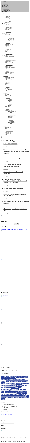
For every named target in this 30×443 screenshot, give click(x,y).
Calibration (8, 43)
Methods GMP (8, 132)
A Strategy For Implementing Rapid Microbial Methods (14, 195)
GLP (7, 51)
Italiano (10, 99)
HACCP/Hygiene (9, 27)
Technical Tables (19, 396)
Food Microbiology (9, 65)
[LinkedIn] (19, 229)
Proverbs (10, 89)
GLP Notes (8, 41)
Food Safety (8, 24)
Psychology (8, 87)
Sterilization (8, 68)
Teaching (7, 94)
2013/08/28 (5, 176)
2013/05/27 (5, 206)
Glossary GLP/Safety (9, 44)
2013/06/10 (5, 198)
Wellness (7, 88)
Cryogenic (8, 83)
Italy (10, 21)
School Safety (8, 46)
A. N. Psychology (12, 123)
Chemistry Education (9, 52)
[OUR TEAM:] (4, 295)
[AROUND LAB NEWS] (6, 414)
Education (5, 93)
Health (7, 90)
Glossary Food (8, 32)
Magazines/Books (9, 387)
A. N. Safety (11, 117)
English (10, 100)
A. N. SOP (11, 120)
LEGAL (5, 409)
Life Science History (9, 79)
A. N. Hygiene (11, 121)
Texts (10, 19)
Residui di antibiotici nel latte (12, 159)
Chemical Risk (11, 39)
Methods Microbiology (10, 134)
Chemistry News (9, 49)
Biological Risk (11, 40)
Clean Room (8, 66)
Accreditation (8, 35)
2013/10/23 (5, 169)
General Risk (11, 38)
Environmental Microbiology (11, 62)
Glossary (7, 109)
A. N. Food (11, 118)
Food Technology (9, 28)
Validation (8, 34)
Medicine (8, 82)
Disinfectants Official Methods (13, 188)
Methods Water (8, 127)
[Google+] (13, 229)
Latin (10, 101)
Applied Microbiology (10, 63)
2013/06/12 (5, 191)
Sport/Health (5, 85)
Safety (7, 50)
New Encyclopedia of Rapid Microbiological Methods (12, 165)
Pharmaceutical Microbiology (11, 60)
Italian (10, 105)
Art (6, 96)
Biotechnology (8, 61)
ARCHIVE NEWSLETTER (10, 406)
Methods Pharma (9, 129)
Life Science (5, 76)
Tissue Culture (8, 84)
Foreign (10, 18)
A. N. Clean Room (12, 115)
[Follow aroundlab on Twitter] (9, 229)
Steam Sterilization (9, 73)
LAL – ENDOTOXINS (10, 144)
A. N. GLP (11, 116)
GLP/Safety (5, 33)
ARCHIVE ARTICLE (8, 404)
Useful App (8, 107)
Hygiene (7, 71)
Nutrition (7, 29)
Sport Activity (21, 394)
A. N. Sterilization (12, 122)
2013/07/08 (5, 185)
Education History (9, 95)
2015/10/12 (5, 146)
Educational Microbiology (10, 67)
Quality (7, 45)
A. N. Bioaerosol (12, 112)
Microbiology (5, 55)
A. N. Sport (18, 377)
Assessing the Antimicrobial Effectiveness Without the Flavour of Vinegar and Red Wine (15, 180)
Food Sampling (9, 30)
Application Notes (9, 110)
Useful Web (8, 106)
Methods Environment (10, 128)
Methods (4, 126)
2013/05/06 (5, 213)
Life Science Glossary (10, 77)
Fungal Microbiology (10, 56)
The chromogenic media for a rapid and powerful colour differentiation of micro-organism (16, 151)
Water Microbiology (9, 74)
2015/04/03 (5, 161)
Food (4, 23)
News (4, 13)
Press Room (8, 22)
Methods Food (8, 133)
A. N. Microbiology (12, 111)
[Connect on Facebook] (3, 229)
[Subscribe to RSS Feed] (25, 229)
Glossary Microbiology (10, 72)
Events (7, 17)
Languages (8, 98)
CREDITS (6, 407)
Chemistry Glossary (9, 54)
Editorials (8, 16)
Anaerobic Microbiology (10, 57)
